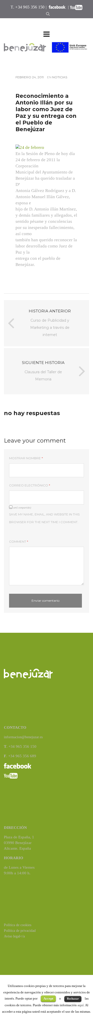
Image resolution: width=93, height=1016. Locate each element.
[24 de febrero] (30, 147)
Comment (18, 541)
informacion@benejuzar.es (23, 737)
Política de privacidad (20, 931)
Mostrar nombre (26, 458)
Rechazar (73, 998)
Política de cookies (17, 925)
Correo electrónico (29, 485)
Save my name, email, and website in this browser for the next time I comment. (44, 518)
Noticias (59, 77)
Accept (48, 998)
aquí (81, 1005)
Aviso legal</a (14, 936)
